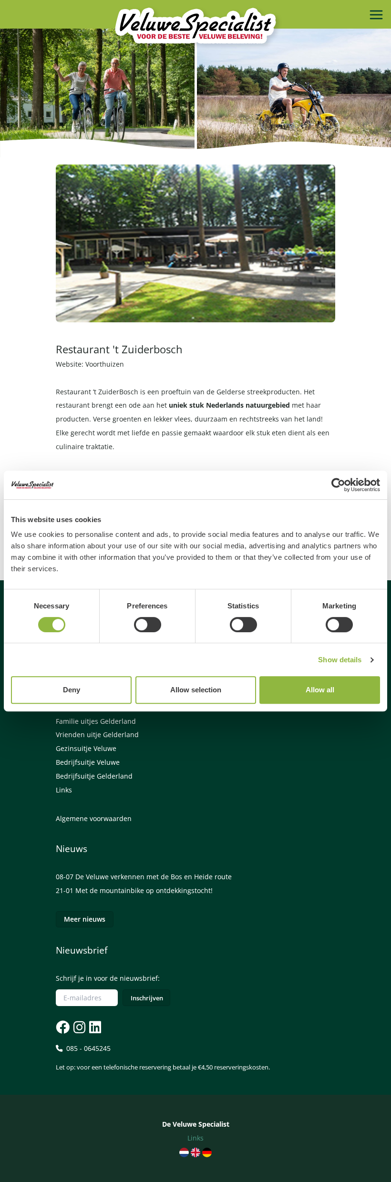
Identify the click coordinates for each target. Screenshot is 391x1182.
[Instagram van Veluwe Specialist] (78, 1027)
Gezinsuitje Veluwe (86, 748)
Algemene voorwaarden (94, 818)
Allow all (320, 690)
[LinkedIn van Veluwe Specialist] (94, 1027)
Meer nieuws (84, 919)
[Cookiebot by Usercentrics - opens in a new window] (338, 485)
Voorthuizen (104, 364)
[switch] (147, 624)
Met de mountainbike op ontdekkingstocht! (144, 890)
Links (64, 789)
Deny (71, 690)
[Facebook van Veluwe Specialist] (63, 1027)
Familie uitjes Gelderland (96, 721)
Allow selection (195, 690)
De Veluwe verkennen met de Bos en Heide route (153, 876)
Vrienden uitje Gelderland (97, 734)
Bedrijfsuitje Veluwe (88, 762)
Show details (339, 660)
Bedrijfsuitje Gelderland (94, 776)
